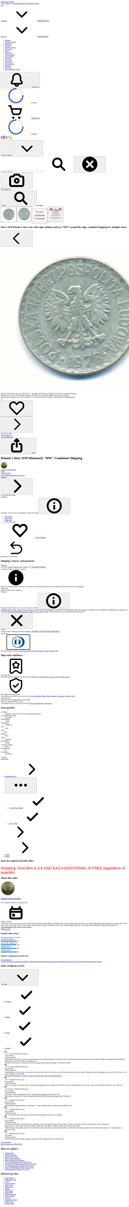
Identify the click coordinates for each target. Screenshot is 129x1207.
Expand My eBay (43, 37)
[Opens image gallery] (1, 399)
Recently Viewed (10, 42)
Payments (8, 58)
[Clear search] (90, 164)
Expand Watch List (43, 21)
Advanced (40, 205)
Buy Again (8, 49)
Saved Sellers (9, 57)
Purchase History (10, 47)
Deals (19, 3)
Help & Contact (34, 3)
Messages (8, 66)
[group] (64, 322)
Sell (2, 5)
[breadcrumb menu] (21, 785)
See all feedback (6, 1142)
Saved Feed (8, 53)
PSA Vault (8, 67)
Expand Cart (35, 118)
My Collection (9, 64)
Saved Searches (10, 55)
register (14, 3)
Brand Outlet (25, 3)
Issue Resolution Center (12, 69)
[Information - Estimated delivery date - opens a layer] (54, 601)
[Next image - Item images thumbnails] (17, 424)
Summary (8, 40)
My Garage (8, 60)
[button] (19, 198)
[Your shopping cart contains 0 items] (16, 118)
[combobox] (22, 171)
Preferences (8, 62)
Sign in (8, 3)
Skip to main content (7, 2)
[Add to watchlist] (17, 408)
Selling (7, 51)
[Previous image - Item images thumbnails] (17, 239)
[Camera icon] (17, 180)
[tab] (64, 698)
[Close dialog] (17, 621)
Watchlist (8, 46)
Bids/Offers (8, 44)
